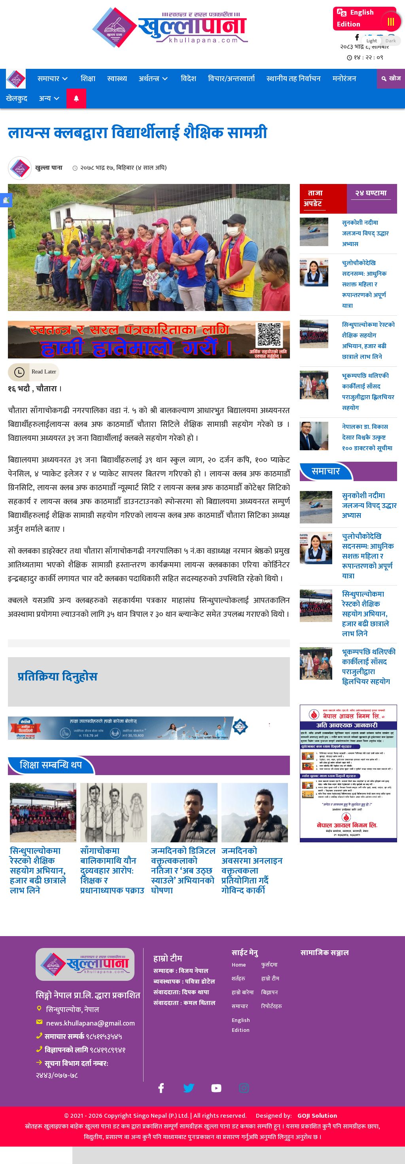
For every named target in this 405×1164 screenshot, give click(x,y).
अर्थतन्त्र (150, 78)
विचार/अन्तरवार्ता (231, 78)
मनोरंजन (344, 78)
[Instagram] (244, 1088)
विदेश (188, 78)
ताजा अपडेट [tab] (313, 198)
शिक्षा (88, 78)
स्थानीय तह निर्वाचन (294, 78)
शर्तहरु (238, 978)
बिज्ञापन (269, 992)
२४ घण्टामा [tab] (371, 193)
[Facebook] (357, 37)
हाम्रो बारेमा (243, 992)
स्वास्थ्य (117, 78)
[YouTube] (216, 1088)
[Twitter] (189, 1088)
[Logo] (170, 27)
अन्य (46, 98)
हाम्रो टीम (270, 978)
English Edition (355, 18)
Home (239, 964)
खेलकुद (16, 98)
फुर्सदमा (269, 964)
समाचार (49, 78)
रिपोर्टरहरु (271, 1006)
